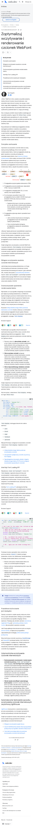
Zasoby (17, 25)
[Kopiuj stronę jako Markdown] (8, 52)
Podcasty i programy (7, 799)
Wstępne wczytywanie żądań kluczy (14, 724)
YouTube (4, 808)
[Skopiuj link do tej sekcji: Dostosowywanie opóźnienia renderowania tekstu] (17, 288)
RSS (3, 813)
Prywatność (9, 819)
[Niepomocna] (21, 30)
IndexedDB (6, 640)
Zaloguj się (28, 1)
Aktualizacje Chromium (8, 794)
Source (28, 325)
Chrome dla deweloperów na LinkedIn (11, 810)
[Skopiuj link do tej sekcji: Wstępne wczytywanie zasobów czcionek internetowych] (19, 263)
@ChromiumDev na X (7, 805)
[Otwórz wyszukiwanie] (20, 2)
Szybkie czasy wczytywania (9, 26)
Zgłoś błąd (5, 784)
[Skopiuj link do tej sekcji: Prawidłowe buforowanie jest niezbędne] (13, 611)
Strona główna (4, 25)
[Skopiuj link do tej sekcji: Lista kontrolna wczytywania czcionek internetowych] (22, 656)
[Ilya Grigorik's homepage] (11, 95)
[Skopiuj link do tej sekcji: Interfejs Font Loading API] (21, 468)
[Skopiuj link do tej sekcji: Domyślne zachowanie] (18, 144)
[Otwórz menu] (2, 2)
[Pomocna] (18, 30)
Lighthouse (4, 709)
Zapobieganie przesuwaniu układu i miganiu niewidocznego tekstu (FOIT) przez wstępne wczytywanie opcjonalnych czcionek (16, 461)
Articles (4, 6)
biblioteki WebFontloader (18, 599)
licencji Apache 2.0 (13, 749)
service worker (5, 630)
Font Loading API (11, 487)
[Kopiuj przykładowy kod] (32, 399)
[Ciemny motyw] (30, 399)
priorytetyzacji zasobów (22, 272)
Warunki (3, 819)
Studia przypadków (7, 797)
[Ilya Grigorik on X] (8, 95)
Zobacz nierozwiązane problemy (10, 786)
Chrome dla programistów (8, 792)
